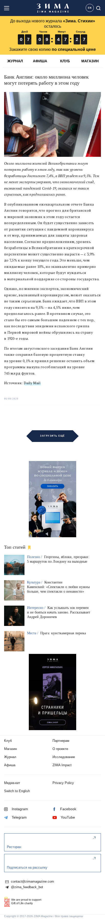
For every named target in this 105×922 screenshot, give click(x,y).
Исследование (63, 757)
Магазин (10, 749)
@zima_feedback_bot (26, 887)
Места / (33, 633)
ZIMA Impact (62, 765)
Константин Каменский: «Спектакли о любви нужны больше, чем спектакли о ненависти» (58, 586)
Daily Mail (32, 382)
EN (90, 8)
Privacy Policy (63, 783)
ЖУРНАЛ (15, 61)
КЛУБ (65, 61)
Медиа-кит (12, 783)
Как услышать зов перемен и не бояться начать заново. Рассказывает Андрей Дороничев (58, 612)
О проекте (60, 749)
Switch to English (17, 791)
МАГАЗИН (90, 61)
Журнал (10, 757)
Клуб (8, 741)
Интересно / (36, 608)
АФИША (40, 61)
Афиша (9, 765)
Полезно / (35, 557)
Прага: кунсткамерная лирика (63, 633)
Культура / (35, 582)
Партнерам (60, 741)
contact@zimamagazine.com (32, 881)
